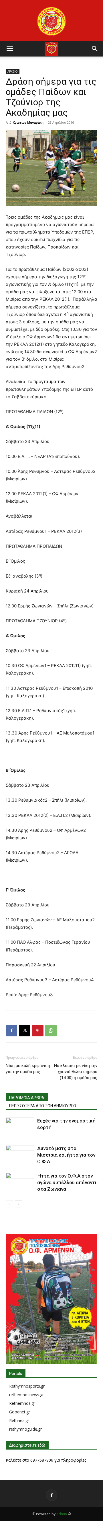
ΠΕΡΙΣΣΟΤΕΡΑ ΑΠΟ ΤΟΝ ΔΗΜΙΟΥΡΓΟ (42, 1106)
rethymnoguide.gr (25, 1429)
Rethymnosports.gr (27, 1386)
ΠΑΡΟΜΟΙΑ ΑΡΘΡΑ (26, 1097)
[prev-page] (9, 1203)
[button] (10, 49)
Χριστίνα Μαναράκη (28, 122)
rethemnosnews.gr (26, 1394)
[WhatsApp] (51, 1030)
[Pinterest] (37, 1030)
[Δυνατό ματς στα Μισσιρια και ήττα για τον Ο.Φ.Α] (20, 1155)
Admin (61, 1514)
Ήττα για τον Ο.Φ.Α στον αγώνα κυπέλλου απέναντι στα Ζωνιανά (66, 1182)
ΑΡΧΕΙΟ (12, 71)
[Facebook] (11, 1030)
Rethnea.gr (19, 1420)
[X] (24, 1030)
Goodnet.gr (19, 1412)
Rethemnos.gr (22, 1403)
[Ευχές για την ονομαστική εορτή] (20, 1127)
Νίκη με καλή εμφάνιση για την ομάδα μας (28, 1068)
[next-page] (18, 1203)
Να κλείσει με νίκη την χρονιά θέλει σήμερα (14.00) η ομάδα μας (75, 1071)
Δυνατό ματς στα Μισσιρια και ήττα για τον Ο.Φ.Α (66, 1154)
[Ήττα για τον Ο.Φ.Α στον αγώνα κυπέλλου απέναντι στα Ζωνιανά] (20, 1182)
